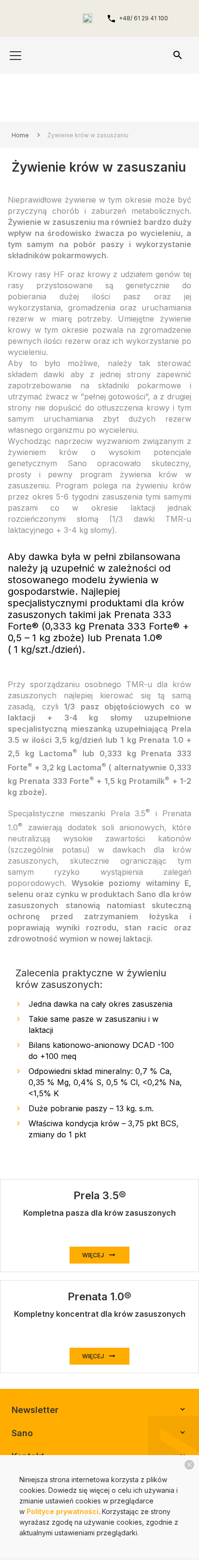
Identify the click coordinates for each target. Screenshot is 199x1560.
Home (20, 135)
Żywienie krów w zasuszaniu (87, 135)
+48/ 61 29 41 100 (143, 18)
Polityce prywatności (63, 1511)
